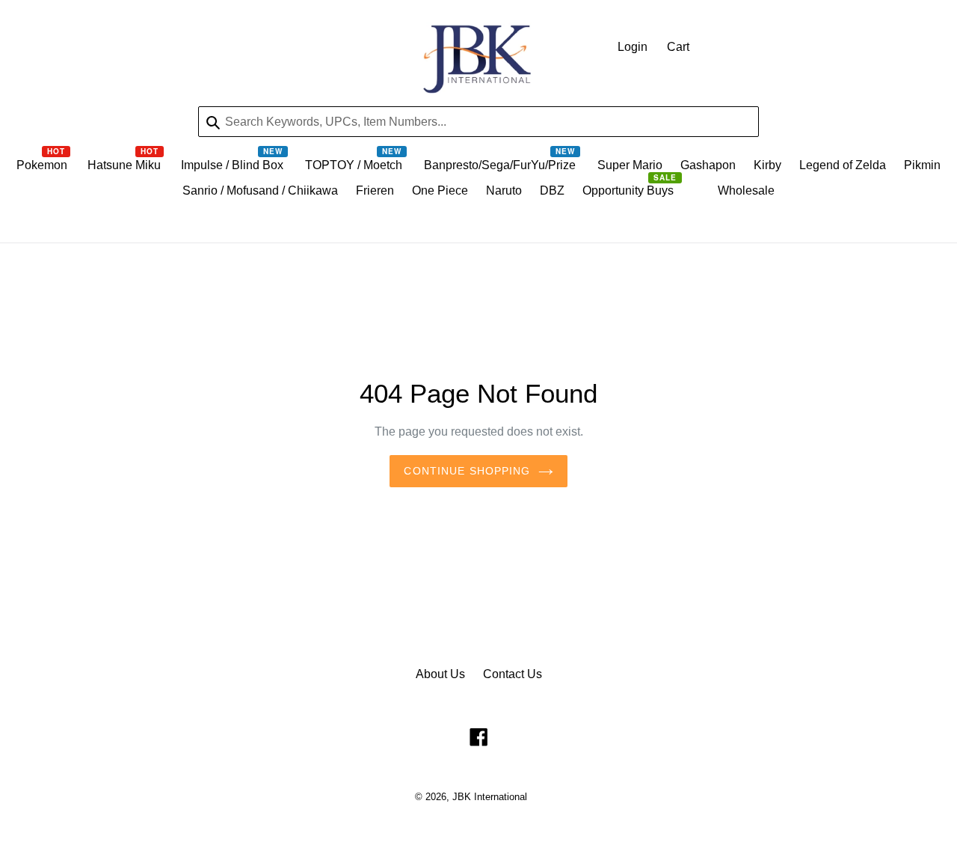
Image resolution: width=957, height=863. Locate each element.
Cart (678, 46)
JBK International (489, 796)
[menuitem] (43, 169)
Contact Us (512, 674)
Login (632, 46)
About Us (440, 674)
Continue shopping (467, 471)
